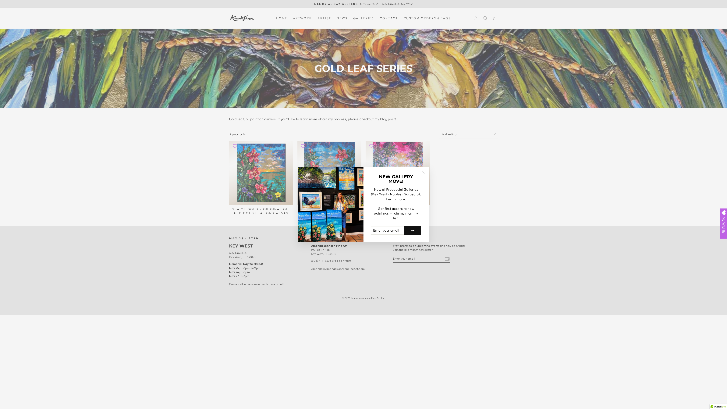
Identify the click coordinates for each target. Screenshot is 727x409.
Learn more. (396, 199)
